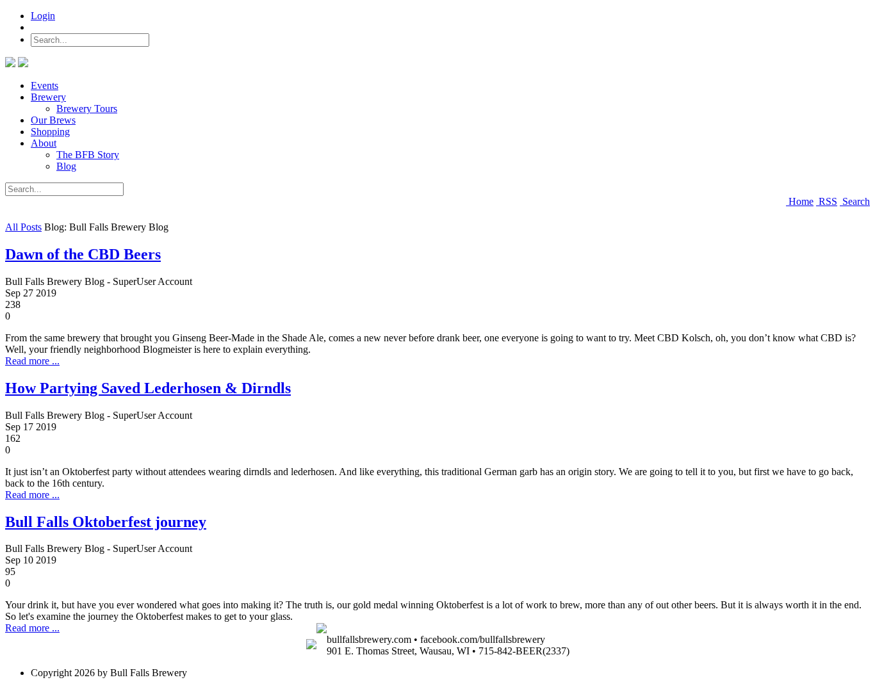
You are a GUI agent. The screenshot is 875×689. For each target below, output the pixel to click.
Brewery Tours (86, 108)
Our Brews (53, 120)
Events (44, 85)
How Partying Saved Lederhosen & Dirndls (148, 388)
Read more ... (32, 360)
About (43, 143)
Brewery (48, 97)
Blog (66, 166)
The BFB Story (87, 154)
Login (43, 15)
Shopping (50, 131)
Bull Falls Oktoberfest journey (105, 522)
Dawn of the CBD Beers (83, 254)
